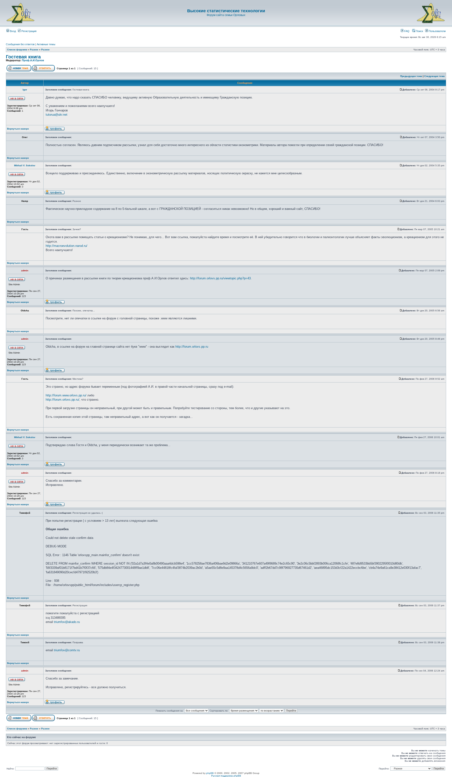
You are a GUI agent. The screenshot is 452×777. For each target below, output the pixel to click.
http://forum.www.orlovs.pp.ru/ (66, 395)
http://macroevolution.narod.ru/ (66, 246)
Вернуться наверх (18, 128)
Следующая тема (434, 76)
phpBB (210, 773)
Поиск (419, 31)
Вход (12, 31)
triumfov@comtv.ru (67, 650)
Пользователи (437, 31)
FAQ (406, 31)
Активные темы (46, 44)
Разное (34, 49)
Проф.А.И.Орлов (33, 60)
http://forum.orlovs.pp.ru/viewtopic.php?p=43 (220, 278)
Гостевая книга (23, 56)
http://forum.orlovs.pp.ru (191, 346)
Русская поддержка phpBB (226, 775)
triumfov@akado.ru (67, 622)
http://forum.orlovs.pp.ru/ (62, 399)
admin (24, 270)
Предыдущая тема (411, 76)
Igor (25, 89)
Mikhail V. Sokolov (24, 165)
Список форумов (17, 49)
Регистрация (28, 31)
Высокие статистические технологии (226, 10)
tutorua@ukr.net (56, 114)
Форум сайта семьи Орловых (226, 15)
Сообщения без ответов (20, 44)
